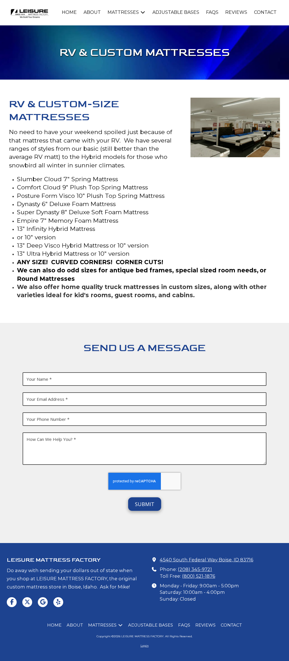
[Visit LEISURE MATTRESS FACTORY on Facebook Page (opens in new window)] (12, 602)
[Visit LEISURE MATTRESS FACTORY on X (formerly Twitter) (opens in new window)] (27, 602)
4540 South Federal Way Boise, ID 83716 (206, 559)
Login (145, 645)
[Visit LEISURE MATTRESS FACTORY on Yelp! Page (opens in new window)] (58, 602)
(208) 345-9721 (195, 569)
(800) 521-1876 (198, 576)
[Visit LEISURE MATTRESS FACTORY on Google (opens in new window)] (43, 602)
